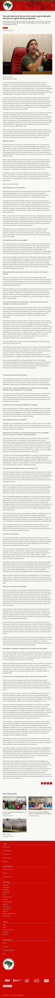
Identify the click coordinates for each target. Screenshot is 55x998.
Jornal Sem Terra (7, 876)
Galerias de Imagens (8, 929)
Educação (5, 861)
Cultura (5, 894)
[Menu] (51, 5)
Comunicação (6, 892)
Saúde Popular (6, 916)
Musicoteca (6, 932)
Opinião (5, 943)
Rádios (4, 925)
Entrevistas (5, 27)
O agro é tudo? (6, 834)
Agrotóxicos (6, 889)
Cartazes (5, 873)
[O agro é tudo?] (14, 825)
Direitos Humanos (7, 897)
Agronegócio (6, 885)
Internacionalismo (7, 901)
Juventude (5, 904)
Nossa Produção (7, 857)
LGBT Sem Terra (7, 906)
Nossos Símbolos (7, 850)
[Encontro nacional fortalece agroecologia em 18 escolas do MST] (14, 803)
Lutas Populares (7, 908)
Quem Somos (6, 847)
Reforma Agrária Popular (9, 913)
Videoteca (5, 934)
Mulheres (5, 911)
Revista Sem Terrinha (8, 869)
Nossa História (6, 854)
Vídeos (4, 927)
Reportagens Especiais (8, 950)
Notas (4, 953)
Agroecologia (6, 887)
